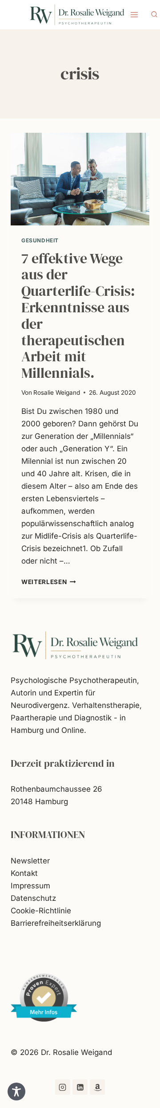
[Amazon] (97, 1087)
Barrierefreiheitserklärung (56, 923)
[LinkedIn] (80, 1087)
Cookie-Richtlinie (41, 910)
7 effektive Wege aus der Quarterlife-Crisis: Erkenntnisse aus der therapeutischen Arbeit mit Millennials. (78, 316)
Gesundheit (40, 240)
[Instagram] (62, 1087)
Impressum (30, 885)
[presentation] (80, 179)
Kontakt (24, 873)
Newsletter (30, 860)
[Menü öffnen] (134, 14)
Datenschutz (33, 898)
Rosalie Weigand (56, 392)
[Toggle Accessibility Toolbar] (16, 1091)
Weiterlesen (48, 581)
